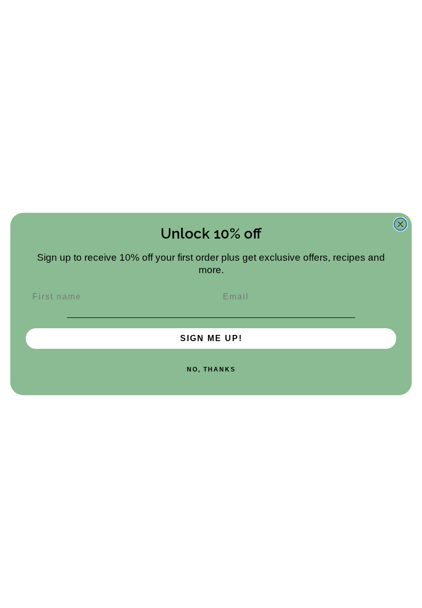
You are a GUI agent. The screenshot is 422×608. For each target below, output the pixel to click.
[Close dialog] (400, 224)
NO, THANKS (211, 369)
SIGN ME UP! (211, 338)
